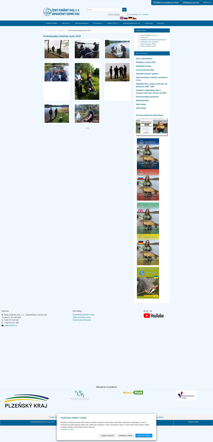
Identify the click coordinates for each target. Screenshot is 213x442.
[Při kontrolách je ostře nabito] (56, 81)
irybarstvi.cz (144, 37)
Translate (145, 14)
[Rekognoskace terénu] (87, 113)
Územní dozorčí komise (82, 320)
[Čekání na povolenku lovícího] (56, 113)
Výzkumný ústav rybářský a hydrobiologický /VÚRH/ (149, 43)
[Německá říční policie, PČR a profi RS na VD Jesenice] (87, 49)
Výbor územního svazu (82, 317)
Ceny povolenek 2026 (145, 70)
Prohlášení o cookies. (67, 429)
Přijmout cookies (144, 435)
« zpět (87, 128)
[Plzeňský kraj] (26, 401)
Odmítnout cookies (126, 435)
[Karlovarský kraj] (186, 395)
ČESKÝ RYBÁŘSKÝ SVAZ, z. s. (149, 35)
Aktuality (65, 23)
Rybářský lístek (142, 100)
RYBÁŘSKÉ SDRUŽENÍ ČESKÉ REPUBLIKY (153, 40)
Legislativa (149, 23)
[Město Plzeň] (133, 393)
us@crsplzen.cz (10, 325)
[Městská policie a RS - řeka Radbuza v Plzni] (87, 81)
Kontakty (160, 23)
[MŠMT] (80, 395)
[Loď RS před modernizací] (117, 49)
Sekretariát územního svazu (84, 315)
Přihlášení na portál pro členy (166, 2)
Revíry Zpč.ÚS (112, 23)
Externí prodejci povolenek (147, 97)
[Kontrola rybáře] (56, 49)
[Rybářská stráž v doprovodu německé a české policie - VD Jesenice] (117, 81)
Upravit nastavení (107, 435)
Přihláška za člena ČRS (145, 62)
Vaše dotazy (141, 104)
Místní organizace (82, 23)
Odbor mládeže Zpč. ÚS (131, 23)
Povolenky (97, 23)
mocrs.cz (207, 2)
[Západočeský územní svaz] (63, 12)
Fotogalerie (61, 30)
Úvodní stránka (51, 23)
